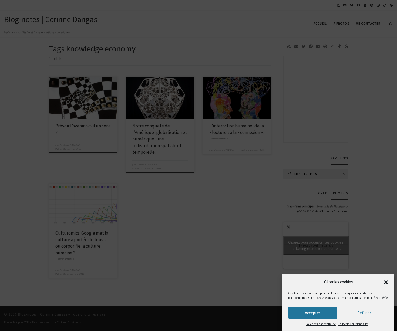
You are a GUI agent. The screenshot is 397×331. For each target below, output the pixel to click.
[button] (386, 282)
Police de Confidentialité (321, 324)
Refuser (364, 312)
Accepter (312, 312)
